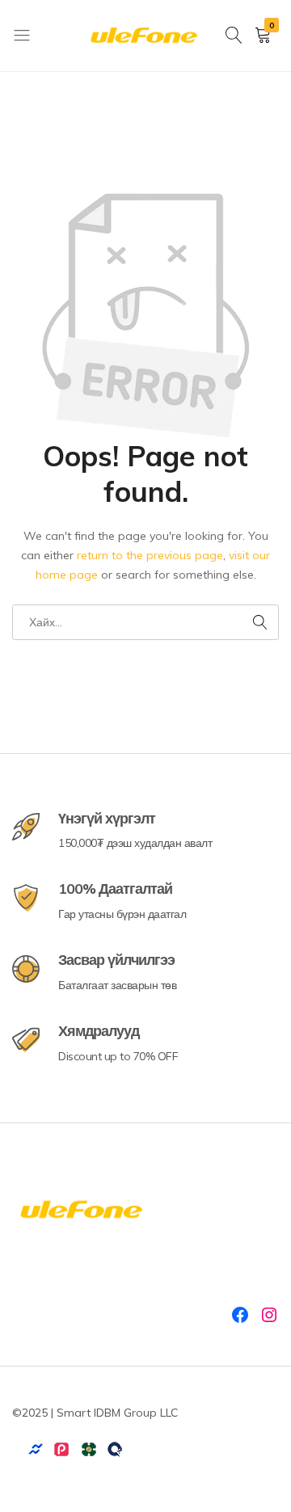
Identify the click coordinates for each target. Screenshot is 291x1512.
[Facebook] (240, 1315)
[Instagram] (269, 1315)
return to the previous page (150, 555)
